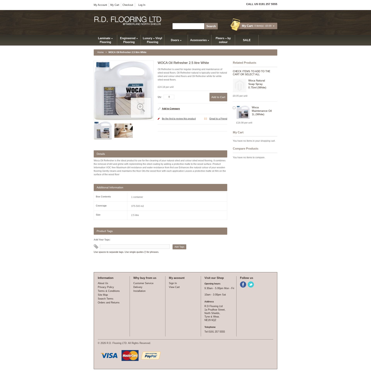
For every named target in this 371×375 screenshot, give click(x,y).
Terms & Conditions (109, 291)
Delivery (137, 287)
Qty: (160, 97)
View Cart (174, 287)
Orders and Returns (109, 302)
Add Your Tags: (102, 239)
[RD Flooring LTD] (128, 20)
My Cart (114, 4)
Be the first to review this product (179, 118)
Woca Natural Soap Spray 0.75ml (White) (257, 84)
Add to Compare (171, 108)
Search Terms (105, 298)
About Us (103, 283)
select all (252, 74)
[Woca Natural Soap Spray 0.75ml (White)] (239, 85)
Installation (139, 291)
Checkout (128, 4)
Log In (141, 4)
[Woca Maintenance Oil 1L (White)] (243, 112)
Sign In (173, 283)
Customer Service (143, 283)
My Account (100, 4)
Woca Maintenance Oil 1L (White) (262, 111)
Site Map (103, 294)
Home (100, 52)
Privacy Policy (106, 287)
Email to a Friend (218, 118)
